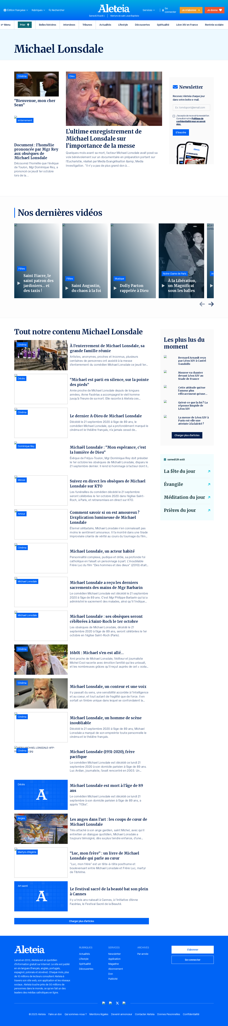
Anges (21, 818)
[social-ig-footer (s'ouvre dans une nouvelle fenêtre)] (124, 1003)
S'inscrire (181, 132)
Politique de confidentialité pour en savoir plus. (191, 121)
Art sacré (23, 885)
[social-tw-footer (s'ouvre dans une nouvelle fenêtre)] (117, 1003)
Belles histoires (47, 24)
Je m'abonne (189, 10)
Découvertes (142, 24)
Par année (142, 953)
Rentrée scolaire (214, 24)
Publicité (113, 978)
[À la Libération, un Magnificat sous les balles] (181, 260)
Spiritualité (163, 24)
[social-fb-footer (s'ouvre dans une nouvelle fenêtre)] (110, 1003)
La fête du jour (179, 471)
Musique (119, 278)
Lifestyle (123, 24)
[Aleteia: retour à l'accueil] (114, 8)
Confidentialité (191, 1014)
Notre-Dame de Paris (174, 273)
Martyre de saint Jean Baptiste (124, 15)
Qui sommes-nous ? (76, 1014)
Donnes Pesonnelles (168, 1014)
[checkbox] (174, 116)
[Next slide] (211, 304)
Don (110, 973)
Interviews (69, 24)
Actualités (105, 24)
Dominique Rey (26, 446)
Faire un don (55, 1014)
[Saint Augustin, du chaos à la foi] (85, 260)
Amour (21, 513)
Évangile (173, 484)
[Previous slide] (202, 304)
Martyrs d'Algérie (27, 852)
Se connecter (170, 10)
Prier (22, 24)
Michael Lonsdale (27, 581)
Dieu (71, 76)
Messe (21, 480)
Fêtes (22, 268)
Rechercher (58, 10)
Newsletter (114, 953)
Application (114, 958)
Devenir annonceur (121, 1014)
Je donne (212, 10)
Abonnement (115, 968)
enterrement (25, 120)
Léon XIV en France (187, 24)
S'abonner (192, 949)
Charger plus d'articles (81, 921)
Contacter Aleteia (144, 1014)
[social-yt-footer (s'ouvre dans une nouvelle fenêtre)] (103, 1003)
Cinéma (22, 76)
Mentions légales (98, 1014)
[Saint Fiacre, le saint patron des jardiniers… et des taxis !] (36, 260)
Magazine (113, 963)
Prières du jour (180, 510)
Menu (7, 24)
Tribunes (87, 24)
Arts (213, 273)
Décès (21, 378)
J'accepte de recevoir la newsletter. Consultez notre (193, 120)
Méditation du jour (184, 497)
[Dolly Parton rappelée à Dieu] (133, 260)
